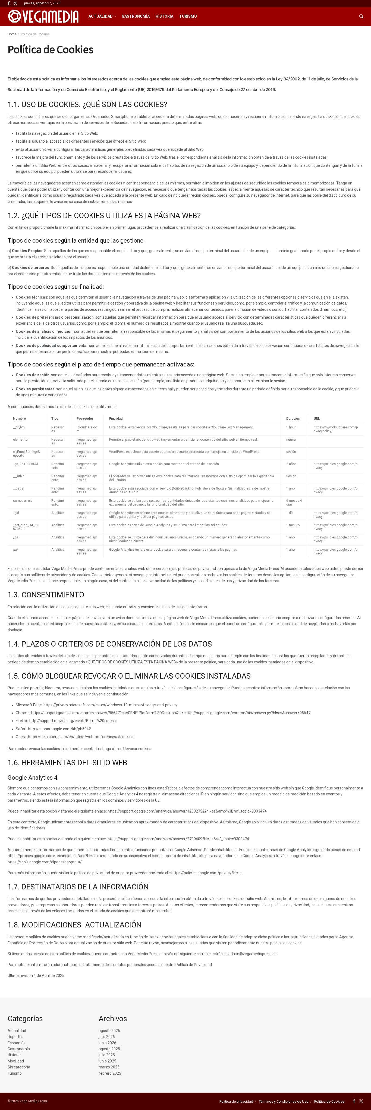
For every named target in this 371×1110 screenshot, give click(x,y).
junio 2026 (107, 1043)
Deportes (15, 1036)
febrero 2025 (110, 1073)
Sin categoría (19, 1067)
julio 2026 (107, 1036)
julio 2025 (107, 1055)
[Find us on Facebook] (9, 3)
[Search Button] (361, 16)
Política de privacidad (236, 1101)
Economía (16, 1043)
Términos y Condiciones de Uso (284, 1101)
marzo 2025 (109, 1067)
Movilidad (16, 1061)
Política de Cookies (35, 34)
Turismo (188, 16)
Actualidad (101, 16)
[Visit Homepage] (43, 16)
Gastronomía (136, 16)
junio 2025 (107, 1061)
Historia (164, 16)
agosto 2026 (109, 1031)
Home (12, 34)
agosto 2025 (109, 1049)
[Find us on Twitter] (15, 3)
